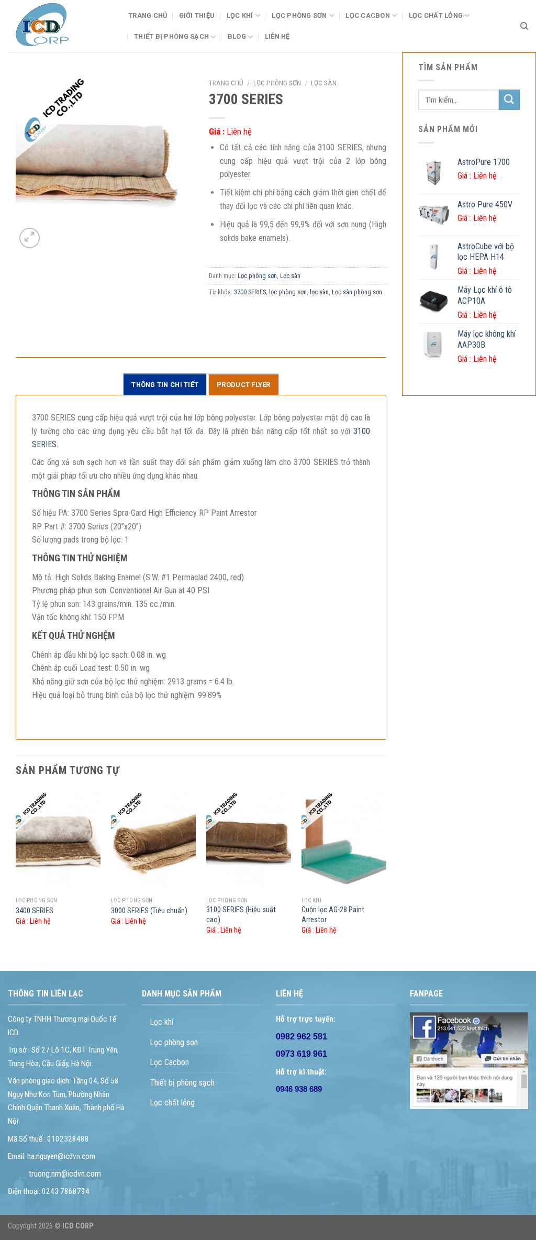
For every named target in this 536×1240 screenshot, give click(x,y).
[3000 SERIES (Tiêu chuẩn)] (153, 841)
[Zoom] (29, 238)
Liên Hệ (277, 36)
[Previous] (16, 871)
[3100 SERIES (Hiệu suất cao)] (248, 841)
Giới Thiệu (197, 15)
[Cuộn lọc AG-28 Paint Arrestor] (344, 841)
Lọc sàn (324, 83)
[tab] (165, 384)
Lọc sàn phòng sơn (357, 292)
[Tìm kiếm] (524, 26)
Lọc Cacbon (367, 15)
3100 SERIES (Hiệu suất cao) (241, 914)
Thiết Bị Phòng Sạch (171, 36)
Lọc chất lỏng (436, 15)
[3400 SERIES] (58, 841)
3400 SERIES (34, 910)
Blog (237, 36)
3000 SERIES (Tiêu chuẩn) (149, 910)
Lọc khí (161, 1022)
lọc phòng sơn (288, 292)
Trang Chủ (147, 15)
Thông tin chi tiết (164, 385)
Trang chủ (226, 83)
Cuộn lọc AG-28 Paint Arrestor (333, 914)
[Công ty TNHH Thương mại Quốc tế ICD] (60, 26)
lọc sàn (319, 292)
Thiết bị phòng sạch (182, 1083)
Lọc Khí (240, 15)
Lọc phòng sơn (299, 15)
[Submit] (509, 100)
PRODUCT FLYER (243, 385)
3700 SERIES (250, 292)
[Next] (386, 871)
